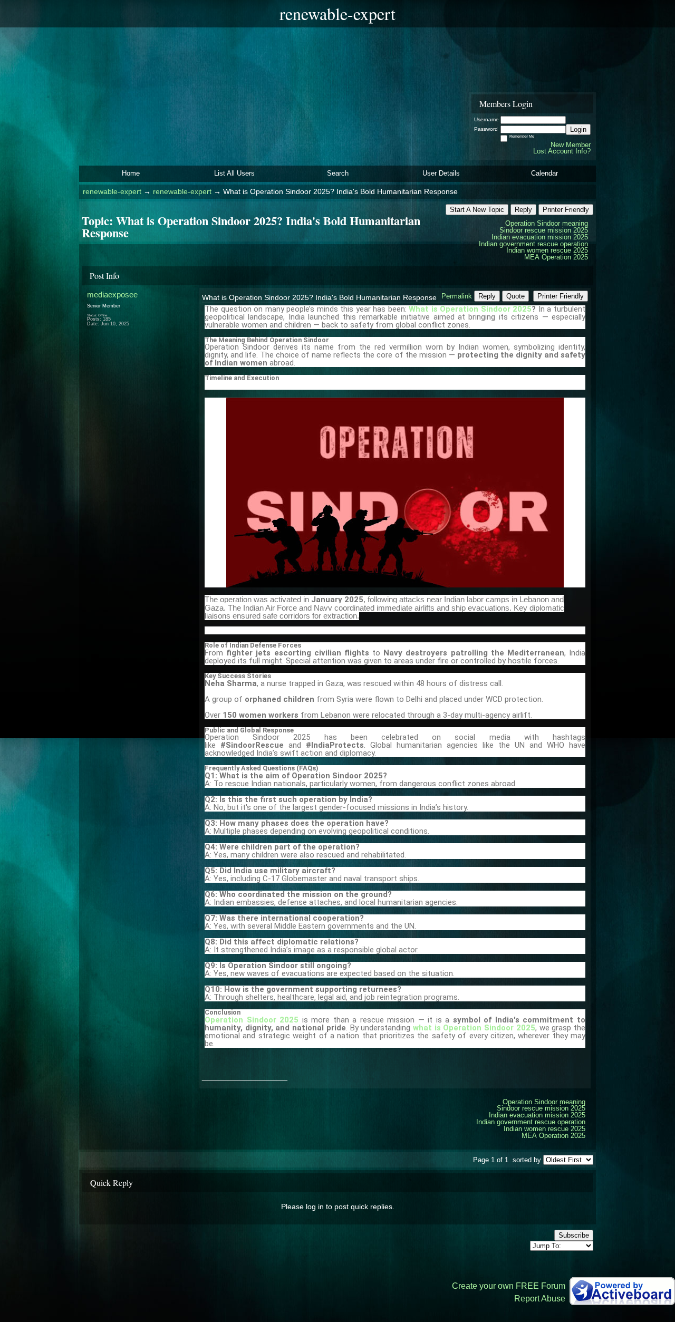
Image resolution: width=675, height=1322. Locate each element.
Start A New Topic (477, 210)
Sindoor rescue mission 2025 (543, 230)
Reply (523, 210)
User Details (441, 173)
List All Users (234, 173)
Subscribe (573, 1235)
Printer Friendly (566, 210)
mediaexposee (112, 294)
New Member (571, 145)
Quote (515, 296)
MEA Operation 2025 (556, 257)
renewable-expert (112, 192)
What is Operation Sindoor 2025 (470, 309)
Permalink (456, 296)
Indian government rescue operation (533, 244)
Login (578, 129)
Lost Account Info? (562, 151)
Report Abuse (539, 1298)
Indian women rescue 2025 (547, 250)
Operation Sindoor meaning (546, 223)
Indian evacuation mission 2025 (539, 237)
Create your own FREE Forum (508, 1285)
